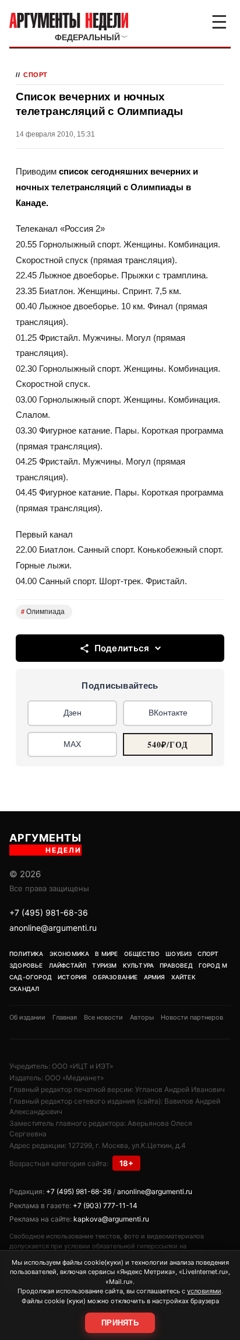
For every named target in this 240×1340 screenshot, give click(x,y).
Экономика (70, 953)
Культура (138, 965)
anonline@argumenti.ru (53, 928)
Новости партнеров (192, 1017)
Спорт (35, 74)
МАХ (72, 744)
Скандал (24, 988)
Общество (142, 953)
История (72, 976)
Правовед (176, 965)
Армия (154, 976)
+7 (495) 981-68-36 (48, 912)
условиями (204, 1291)
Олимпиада (43, 612)
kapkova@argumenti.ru (111, 1219)
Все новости (103, 1017)
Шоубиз (178, 953)
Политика (26, 953)
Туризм (104, 965)
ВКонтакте (168, 712)
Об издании (27, 1017)
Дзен (72, 712)
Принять (120, 1322)
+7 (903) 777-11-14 (105, 1205)
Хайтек (183, 976)
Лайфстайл (68, 965)
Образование (115, 976)
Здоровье (26, 965)
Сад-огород (30, 976)
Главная (64, 1017)
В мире (106, 953)
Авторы (142, 1017)
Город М (213, 965)
